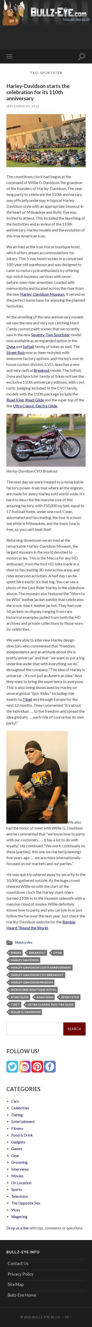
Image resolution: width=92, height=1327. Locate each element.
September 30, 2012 (22, 106)
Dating (17, 1115)
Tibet (27, 699)
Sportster (70, 997)
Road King (15, 399)
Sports (16, 1189)
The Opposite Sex (25, 1203)
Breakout (42, 370)
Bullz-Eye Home (22, 1295)
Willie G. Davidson (25, 1012)
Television (19, 1196)
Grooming (19, 1162)
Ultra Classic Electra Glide (35, 405)
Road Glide (34, 399)
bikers (16, 952)
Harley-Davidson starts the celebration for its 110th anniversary (38, 92)
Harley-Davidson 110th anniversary (41, 967)
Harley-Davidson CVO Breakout (37, 975)
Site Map (16, 1284)
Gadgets (18, 1142)
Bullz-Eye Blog (46, 1317)
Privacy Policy (21, 1274)
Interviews (20, 1169)
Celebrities (20, 1108)
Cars (15, 1101)
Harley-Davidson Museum (42, 294)
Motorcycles (23, 942)
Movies (17, 1176)
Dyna (10, 346)
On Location (21, 1183)
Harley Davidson (25, 960)
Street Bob (15, 352)
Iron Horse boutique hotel (33, 990)
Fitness (17, 1128)
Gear (15, 1155)
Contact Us (18, 1263)
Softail (28, 346)
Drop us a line (17, 1228)
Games (16, 1148)
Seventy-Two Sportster (50, 334)
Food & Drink (22, 1135)
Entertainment (23, 1121)
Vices (15, 1210)
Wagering (19, 1216)
